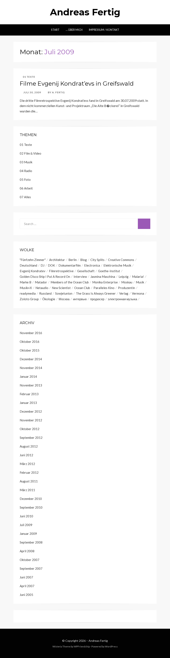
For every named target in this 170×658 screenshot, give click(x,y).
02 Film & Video (30, 153)
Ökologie (48, 299)
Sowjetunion (63, 293)
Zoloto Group (29, 299)
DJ (42, 265)
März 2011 (27, 490)
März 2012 (27, 464)
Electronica (92, 265)
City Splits (97, 260)
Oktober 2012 (29, 429)
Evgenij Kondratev (32, 271)
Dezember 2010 (31, 499)
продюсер (97, 299)
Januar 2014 (28, 376)
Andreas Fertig (85, 12)
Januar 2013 (28, 403)
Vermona (138, 293)
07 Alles (25, 197)
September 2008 (31, 542)
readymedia (28, 293)
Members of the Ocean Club (70, 282)
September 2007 (31, 568)
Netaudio (41, 288)
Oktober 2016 (29, 341)
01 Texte (29, 76)
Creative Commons (121, 260)
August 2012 (29, 446)
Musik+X (26, 288)
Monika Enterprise (105, 282)
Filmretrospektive (61, 271)
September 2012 (31, 437)
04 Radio (26, 171)
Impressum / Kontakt (104, 29)
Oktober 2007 (29, 560)
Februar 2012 (29, 472)
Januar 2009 (28, 533)
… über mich (74, 29)
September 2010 (31, 507)
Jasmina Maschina (102, 276)
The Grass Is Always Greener (96, 293)
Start (55, 29)
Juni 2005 (26, 595)
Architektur (57, 260)
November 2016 (31, 333)
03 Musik (26, 162)
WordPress (111, 646)
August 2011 (29, 481)
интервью (80, 299)
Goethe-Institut (109, 271)
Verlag (123, 293)
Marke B (25, 282)
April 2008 (27, 551)
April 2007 (27, 586)
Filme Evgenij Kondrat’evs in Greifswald (77, 83)
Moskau (126, 282)
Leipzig (124, 276)
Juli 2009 (26, 525)
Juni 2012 (26, 455)
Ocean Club (82, 288)
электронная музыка (122, 299)
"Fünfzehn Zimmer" (33, 260)
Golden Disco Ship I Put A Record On (45, 276)
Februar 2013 (29, 394)
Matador (41, 282)
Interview (80, 276)
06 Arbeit (26, 188)
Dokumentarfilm (69, 265)
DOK (51, 265)
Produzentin (126, 288)
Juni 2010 (26, 516)
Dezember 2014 (31, 359)
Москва (64, 299)
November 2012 (31, 420)
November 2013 (31, 385)
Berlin (72, 260)
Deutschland (28, 265)
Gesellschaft (86, 271)
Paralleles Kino (104, 288)
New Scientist (61, 288)
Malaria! (138, 276)
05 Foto (25, 179)
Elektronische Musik (117, 265)
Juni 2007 (26, 577)
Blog (83, 260)
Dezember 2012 (31, 411)
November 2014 (31, 368)
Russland (45, 293)
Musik (140, 282)
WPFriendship (82, 646)
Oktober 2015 (29, 350)
